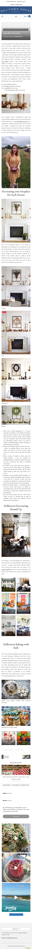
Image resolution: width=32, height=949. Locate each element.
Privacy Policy (21, 1)
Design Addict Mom (23, 612)
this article (5, 61)
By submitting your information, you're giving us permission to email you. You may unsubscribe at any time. (16, 809)
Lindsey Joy (18, 36)
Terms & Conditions (16, 4)
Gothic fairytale (6, 569)
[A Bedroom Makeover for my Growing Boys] (26, 757)
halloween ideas (19, 749)
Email (7, 800)
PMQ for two (8, 612)
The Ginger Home (8, 634)
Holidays (7, 29)
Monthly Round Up (19, 29)
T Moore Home (23, 634)
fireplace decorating (8, 749)
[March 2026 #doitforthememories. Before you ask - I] (16, 838)
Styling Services (11, 1)
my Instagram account (21, 121)
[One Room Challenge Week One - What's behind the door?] (5, 757)
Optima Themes (21, 946)
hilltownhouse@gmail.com (9, 938)
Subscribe (16, 816)
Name (7, 793)
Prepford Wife (8, 590)
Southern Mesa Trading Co (23, 590)
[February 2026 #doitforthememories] (16, 867)
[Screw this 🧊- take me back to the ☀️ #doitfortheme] (16, 897)
